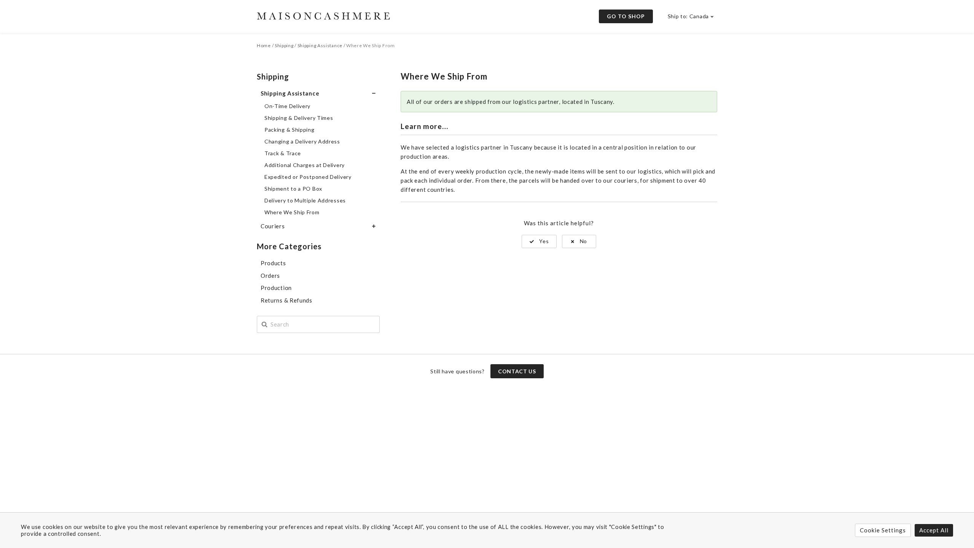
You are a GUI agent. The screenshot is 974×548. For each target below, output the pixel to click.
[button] (539, 241)
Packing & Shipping (289, 129)
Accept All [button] (934, 530)
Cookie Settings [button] (883, 530)
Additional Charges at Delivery (304, 165)
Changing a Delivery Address (302, 141)
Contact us (517, 371)
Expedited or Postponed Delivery (308, 177)
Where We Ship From (292, 212)
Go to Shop (626, 16)
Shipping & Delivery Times (298, 118)
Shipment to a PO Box (293, 188)
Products (273, 263)
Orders (270, 275)
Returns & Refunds (286, 300)
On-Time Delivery (287, 106)
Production (276, 287)
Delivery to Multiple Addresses (305, 200)
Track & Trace (282, 153)
